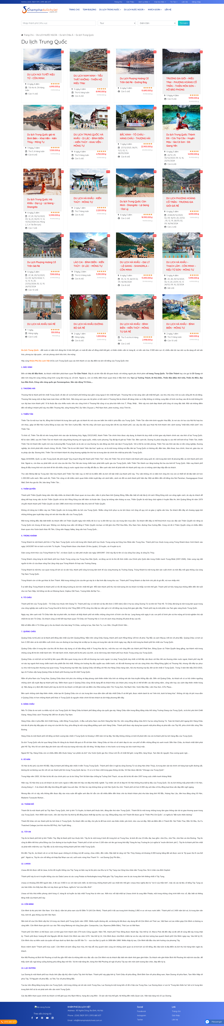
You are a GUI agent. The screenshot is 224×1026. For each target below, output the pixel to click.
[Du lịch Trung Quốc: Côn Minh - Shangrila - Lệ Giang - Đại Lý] (135, 183)
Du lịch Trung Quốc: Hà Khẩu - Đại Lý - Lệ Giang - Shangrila (41, 203)
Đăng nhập (196, 2)
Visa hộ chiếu (159, 2)
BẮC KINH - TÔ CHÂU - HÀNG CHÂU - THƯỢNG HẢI (135, 136)
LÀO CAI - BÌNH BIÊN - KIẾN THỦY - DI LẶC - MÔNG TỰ (89, 264)
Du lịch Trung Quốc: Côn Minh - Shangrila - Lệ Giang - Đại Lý (134, 205)
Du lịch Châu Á (66, 35)
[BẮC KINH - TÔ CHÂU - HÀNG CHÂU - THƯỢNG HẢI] (135, 117)
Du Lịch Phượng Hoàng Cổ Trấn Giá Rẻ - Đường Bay (134, 80)
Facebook (141, 1011)
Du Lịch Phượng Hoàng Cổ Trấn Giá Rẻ (41, 264)
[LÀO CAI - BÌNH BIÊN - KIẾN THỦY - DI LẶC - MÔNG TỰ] (89, 245)
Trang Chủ (118, 2)
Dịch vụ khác (144, 2)
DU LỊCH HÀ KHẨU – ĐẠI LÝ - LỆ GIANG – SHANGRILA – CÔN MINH (135, 266)
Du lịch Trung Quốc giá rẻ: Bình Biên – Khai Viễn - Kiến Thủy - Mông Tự (42, 138)
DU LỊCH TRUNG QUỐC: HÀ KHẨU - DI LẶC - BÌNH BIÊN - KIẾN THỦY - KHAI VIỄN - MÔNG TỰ (89, 140)
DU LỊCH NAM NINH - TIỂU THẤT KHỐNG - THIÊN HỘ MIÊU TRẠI (88, 79)
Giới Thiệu (130, 2)
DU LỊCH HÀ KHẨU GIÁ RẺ (41, 324)
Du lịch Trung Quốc (85, 35)
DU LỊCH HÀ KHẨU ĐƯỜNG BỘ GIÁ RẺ (88, 326)
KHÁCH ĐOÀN (154, 9)
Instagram (141, 1015)
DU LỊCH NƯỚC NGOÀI (134, 9)
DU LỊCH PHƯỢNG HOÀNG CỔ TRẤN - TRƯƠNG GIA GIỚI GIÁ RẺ (180, 202)
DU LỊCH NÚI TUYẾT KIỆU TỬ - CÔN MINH (41, 76)
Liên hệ (168, 9)
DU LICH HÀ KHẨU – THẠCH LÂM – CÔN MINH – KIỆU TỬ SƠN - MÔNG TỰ (181, 266)
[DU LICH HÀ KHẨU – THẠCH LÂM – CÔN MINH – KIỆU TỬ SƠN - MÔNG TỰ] (181, 245)
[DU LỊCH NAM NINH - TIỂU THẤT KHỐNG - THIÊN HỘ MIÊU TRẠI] (89, 60)
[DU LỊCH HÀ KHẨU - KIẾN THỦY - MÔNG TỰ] (89, 181)
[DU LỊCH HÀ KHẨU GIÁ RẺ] (42, 307)
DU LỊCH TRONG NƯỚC (109, 9)
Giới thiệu (176, 1015)
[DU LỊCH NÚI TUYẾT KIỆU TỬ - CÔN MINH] (42, 59)
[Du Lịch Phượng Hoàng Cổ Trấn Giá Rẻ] (42, 245)
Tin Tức (173, 2)
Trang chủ (176, 1011)
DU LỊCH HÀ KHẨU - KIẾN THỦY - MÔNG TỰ (87, 200)
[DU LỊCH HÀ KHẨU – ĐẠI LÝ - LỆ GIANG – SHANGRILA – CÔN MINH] (135, 245)
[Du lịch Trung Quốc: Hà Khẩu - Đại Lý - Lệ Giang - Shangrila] (42, 182)
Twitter (140, 1019)
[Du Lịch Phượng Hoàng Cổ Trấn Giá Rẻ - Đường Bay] (135, 61)
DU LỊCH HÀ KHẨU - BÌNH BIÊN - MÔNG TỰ (180, 326)
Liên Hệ (185, 2)
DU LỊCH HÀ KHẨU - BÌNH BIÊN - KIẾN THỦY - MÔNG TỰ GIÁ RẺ (134, 328)
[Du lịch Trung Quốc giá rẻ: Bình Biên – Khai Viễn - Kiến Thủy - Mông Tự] (42, 117)
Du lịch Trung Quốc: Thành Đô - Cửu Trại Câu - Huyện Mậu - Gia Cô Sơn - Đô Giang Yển (180, 140)
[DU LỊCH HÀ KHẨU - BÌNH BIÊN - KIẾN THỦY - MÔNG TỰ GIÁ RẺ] (135, 307)
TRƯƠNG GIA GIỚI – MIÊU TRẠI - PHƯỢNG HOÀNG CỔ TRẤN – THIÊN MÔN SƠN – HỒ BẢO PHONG (181, 84)
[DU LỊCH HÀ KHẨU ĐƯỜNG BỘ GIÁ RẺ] (89, 307)
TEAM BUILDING (89, 9)
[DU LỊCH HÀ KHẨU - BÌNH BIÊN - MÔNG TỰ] (181, 307)
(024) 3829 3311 (33, 2)
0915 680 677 (46, 2)
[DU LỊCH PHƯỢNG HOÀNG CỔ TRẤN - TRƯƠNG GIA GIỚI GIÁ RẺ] (181, 181)
